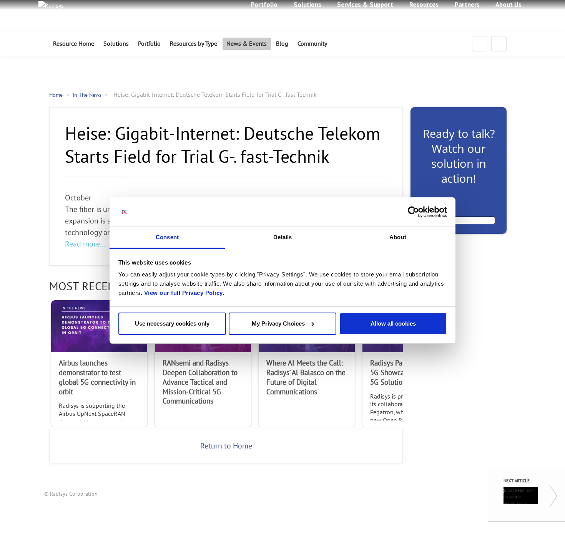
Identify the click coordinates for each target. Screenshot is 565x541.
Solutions (116, 43)
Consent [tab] (167, 237)
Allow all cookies (393, 323)
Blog (282, 43)
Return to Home (226, 446)
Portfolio (149, 43)
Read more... (85, 244)
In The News (88, 95)
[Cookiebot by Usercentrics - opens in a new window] (413, 212)
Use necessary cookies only (172, 323)
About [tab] (397, 237)
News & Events (246, 43)
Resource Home (73, 43)
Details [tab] (282, 237)
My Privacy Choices (278, 323)
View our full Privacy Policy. (184, 293)
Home (56, 95)
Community (312, 43)
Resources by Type (193, 43)
